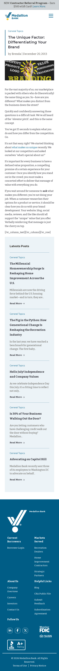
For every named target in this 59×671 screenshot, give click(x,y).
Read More (16, 303)
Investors (12, 603)
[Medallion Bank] (17, 521)
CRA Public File (42, 593)
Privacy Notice (38, 665)
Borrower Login (15, 547)
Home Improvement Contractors (41, 561)
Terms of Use (20, 665)
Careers (11, 597)
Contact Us (13, 609)
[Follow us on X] (25, 630)
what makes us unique (24, 147)
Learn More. (39, 6)
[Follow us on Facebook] (18, 630)
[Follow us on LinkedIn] (10, 630)
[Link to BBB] (16, 644)
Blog (36, 587)
